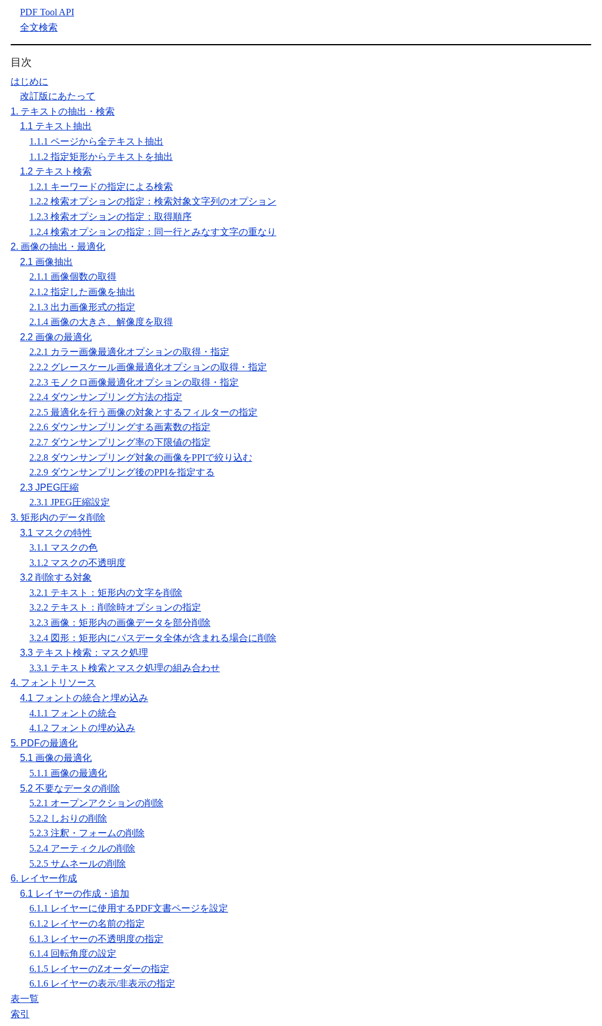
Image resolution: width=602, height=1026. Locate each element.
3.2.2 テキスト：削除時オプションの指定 (115, 607)
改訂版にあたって (57, 96)
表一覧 (25, 999)
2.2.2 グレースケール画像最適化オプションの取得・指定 (148, 367)
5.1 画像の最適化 (56, 758)
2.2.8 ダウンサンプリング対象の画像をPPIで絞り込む (140, 457)
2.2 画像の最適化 (56, 337)
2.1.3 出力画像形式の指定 (82, 307)
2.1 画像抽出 (46, 262)
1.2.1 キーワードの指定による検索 (101, 187)
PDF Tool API (47, 12)
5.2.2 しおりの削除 (68, 818)
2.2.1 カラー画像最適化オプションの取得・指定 (129, 352)
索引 (20, 1014)
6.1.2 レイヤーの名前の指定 (87, 923)
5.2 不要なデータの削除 (70, 788)
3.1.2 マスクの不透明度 (77, 563)
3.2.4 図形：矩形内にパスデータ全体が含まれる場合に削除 (152, 638)
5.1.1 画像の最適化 (68, 773)
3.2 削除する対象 (56, 577)
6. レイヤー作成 (44, 878)
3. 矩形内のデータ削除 (58, 517)
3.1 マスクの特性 (56, 533)
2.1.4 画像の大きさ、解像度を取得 (101, 322)
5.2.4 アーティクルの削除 (82, 848)
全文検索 (39, 27)
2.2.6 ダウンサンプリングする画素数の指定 (119, 427)
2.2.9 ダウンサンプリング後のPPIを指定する (122, 472)
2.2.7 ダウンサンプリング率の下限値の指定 (119, 442)
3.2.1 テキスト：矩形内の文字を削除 (105, 593)
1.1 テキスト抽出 (56, 126)
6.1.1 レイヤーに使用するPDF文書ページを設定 (128, 908)
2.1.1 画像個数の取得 (72, 276)
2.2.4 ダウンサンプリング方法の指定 (105, 397)
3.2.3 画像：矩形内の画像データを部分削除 (119, 623)
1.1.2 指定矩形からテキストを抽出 (101, 157)
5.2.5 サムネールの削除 (77, 864)
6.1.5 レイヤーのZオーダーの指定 (99, 969)
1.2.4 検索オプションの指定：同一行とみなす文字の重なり (152, 232)
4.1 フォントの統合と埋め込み (84, 698)
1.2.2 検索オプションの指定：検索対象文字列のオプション (152, 201)
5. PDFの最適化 (44, 743)
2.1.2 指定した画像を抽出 (82, 292)
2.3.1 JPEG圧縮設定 (69, 502)
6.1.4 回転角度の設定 (72, 953)
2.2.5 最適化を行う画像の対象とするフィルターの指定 (143, 412)
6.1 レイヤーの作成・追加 (74, 893)
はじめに (29, 81)
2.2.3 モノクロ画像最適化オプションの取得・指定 (134, 382)
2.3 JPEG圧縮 (49, 487)
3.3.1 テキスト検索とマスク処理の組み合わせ (124, 668)
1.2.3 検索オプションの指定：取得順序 (110, 217)
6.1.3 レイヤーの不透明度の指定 (96, 939)
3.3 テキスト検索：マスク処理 (84, 653)
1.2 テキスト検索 (56, 171)
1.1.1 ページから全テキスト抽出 (96, 141)
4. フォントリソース (53, 683)
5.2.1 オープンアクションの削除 (96, 803)
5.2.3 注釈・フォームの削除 (87, 833)
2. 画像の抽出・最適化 (58, 247)
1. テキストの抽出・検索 (63, 111)
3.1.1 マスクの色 (63, 547)
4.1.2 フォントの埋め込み (82, 728)
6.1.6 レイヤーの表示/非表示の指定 (102, 983)
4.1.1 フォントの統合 (72, 713)
